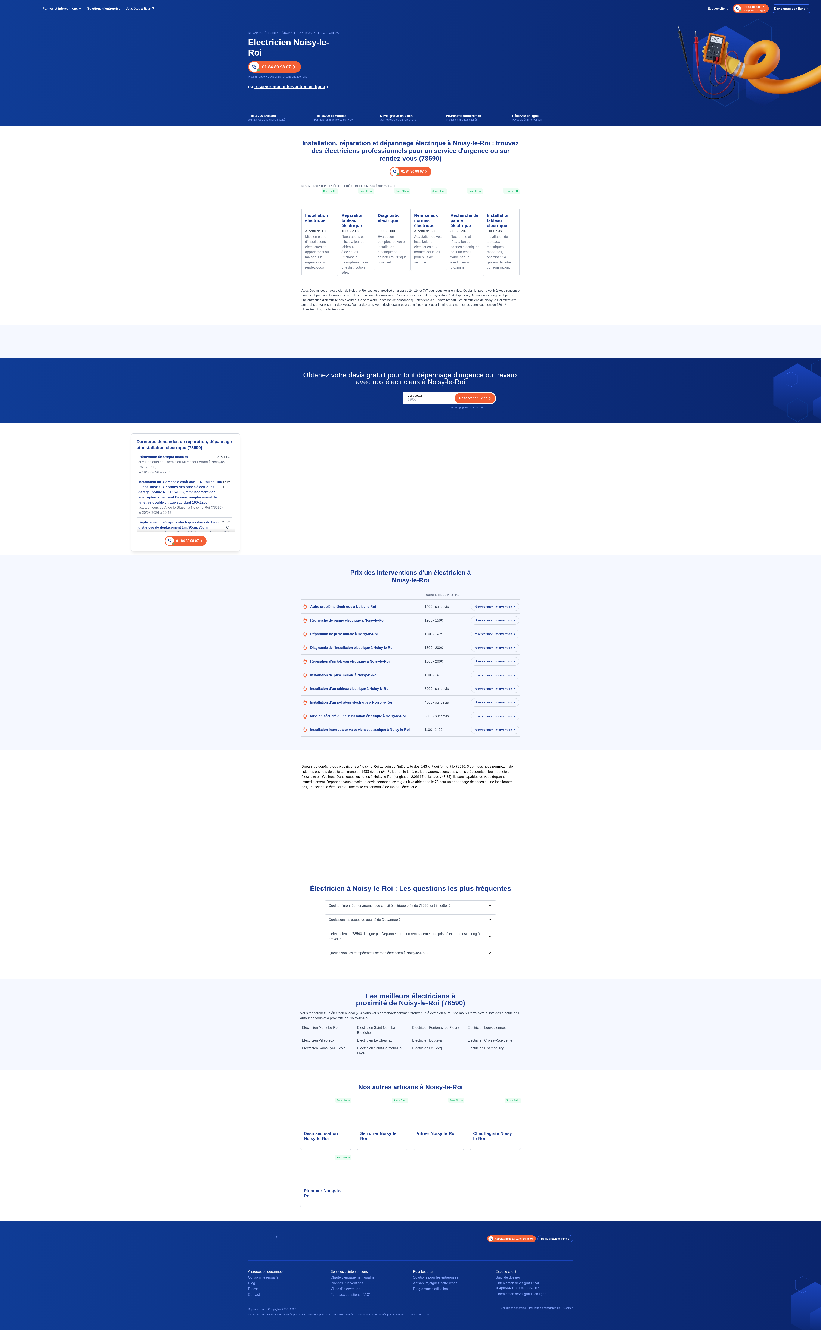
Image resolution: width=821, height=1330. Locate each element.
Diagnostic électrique (389, 218)
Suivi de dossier (508, 1277)
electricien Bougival (427, 1040)
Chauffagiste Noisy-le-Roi (493, 1136)
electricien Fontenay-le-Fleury (435, 1027)
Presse (253, 1289)
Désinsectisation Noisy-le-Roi (321, 1136)
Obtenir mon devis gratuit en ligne (521, 1294)
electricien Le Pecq (427, 1048)
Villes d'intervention (345, 1289)
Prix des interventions (347, 1283)
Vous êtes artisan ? (140, 8)
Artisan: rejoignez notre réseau (436, 1283)
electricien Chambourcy (485, 1048)
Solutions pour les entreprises (435, 1277)
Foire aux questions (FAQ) (350, 1294)
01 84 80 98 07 (276, 67)
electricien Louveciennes (486, 1027)
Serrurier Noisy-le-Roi (379, 1136)
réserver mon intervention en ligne (289, 86)
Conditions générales (513, 1307)
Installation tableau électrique (498, 220)
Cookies (568, 1307)
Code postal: (415, 395)
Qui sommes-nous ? (263, 1277)
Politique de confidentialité (544, 1307)
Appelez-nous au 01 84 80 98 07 (514, 1238)
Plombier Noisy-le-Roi (323, 1193)
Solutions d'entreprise (103, 8)
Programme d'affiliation (430, 1289)
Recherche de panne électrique (464, 220)
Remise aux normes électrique (426, 220)
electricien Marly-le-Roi (320, 1027)
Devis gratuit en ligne (789, 8)
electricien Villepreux (318, 1040)
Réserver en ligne (473, 398)
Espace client (718, 8)
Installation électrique (316, 218)
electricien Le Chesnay (374, 1040)
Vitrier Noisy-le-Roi (436, 1133)
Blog (251, 1283)
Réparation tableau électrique (352, 220)
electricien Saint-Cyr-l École (324, 1048)
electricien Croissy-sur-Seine (489, 1040)
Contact (254, 1294)
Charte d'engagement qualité (352, 1277)
